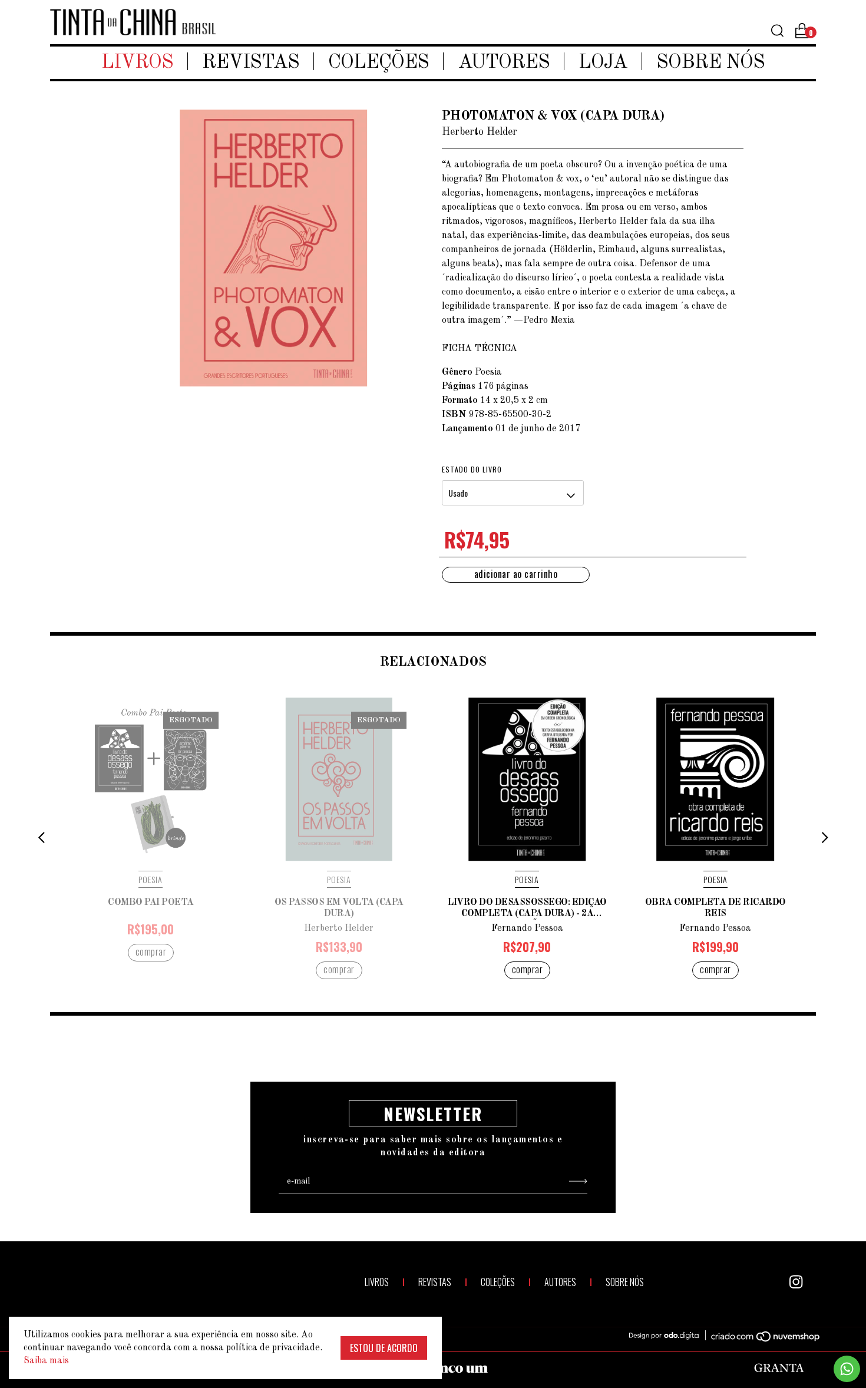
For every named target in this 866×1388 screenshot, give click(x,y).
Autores (504, 62)
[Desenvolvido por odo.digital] (669, 1336)
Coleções (378, 62)
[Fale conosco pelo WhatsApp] (847, 1369)
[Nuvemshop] (758, 1338)
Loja (603, 62)
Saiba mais (46, 1361)
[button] (41, 838)
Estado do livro (472, 469)
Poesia (150, 879)
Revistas (250, 62)
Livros (137, 62)
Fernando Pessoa (527, 928)
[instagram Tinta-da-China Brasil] (796, 1282)
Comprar (151, 951)
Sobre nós (710, 62)
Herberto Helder (338, 928)
